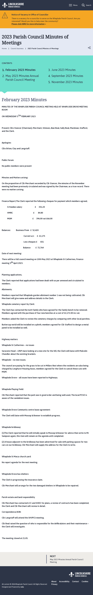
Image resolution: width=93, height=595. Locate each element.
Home (4, 48)
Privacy (54, 584)
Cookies (85, 581)
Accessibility (64, 581)
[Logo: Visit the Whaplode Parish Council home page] (13, 5)
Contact (75, 581)
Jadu (22, 587)
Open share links (89, 47)
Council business (17, 48)
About (53, 581)
